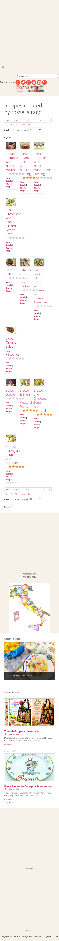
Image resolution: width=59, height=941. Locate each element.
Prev (16, 120)
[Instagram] (39, 82)
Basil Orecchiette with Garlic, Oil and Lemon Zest (13, 222)
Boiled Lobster (11, 392)
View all (7, 802)
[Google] (28, 82)
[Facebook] (18, 82)
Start (8, 120)
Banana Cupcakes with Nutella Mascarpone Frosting (42, 163)
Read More (8, 744)
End (30, 124)
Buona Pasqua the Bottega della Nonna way (28, 786)
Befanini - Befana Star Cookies (25, 278)
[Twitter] (23, 82)
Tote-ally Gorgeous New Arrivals (21, 731)
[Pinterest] (44, 82)
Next (23, 124)
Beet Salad (9, 272)
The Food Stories (11, 734)
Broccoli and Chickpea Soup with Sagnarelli (40, 400)
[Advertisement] (29, 31)
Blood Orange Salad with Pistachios (12, 346)
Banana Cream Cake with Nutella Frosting (25, 163)
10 (16, 124)
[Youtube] (34, 82)
